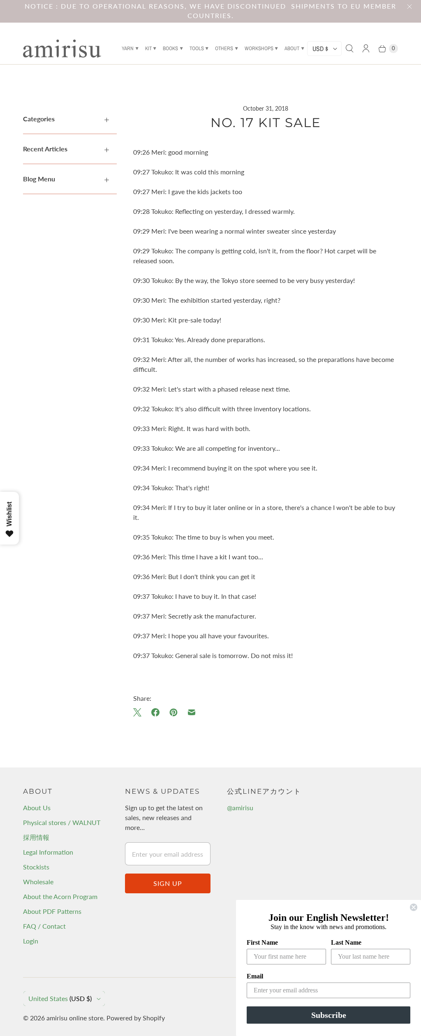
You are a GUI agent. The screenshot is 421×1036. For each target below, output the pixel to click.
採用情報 (36, 837)
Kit (148, 48)
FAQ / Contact (44, 926)
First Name (262, 942)
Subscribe (328, 1015)
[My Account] (366, 48)
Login (30, 941)
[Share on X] (139, 712)
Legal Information (48, 852)
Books (170, 48)
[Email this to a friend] (192, 712)
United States (60, 998)
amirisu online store (74, 1018)
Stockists (36, 867)
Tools (197, 48)
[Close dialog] (413, 907)
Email (255, 976)
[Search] (349, 48)
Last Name (346, 942)
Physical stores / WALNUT (61, 822)
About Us (37, 807)
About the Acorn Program (60, 896)
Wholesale (38, 881)
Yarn (128, 48)
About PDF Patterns (52, 911)
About (292, 48)
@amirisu (240, 807)
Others (224, 48)
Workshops (259, 48)
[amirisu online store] (62, 48)
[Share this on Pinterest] (173, 712)
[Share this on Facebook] (155, 712)
